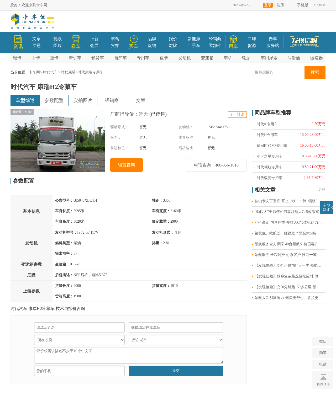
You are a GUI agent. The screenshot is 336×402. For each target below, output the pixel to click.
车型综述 (25, 100)
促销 (152, 45)
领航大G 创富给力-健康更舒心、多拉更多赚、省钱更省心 (290, 298)
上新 (94, 38)
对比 (173, 45)
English (320, 5)
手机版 (302, 5)
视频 (57, 38)
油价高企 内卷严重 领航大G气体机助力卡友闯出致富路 (290, 222)
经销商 (215, 38)
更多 (322, 189)
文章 (36, 38)
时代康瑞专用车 (90, 72)
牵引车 (75, 58)
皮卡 (164, 58)
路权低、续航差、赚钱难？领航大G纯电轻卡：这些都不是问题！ (290, 233)
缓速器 (316, 58)
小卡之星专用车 (269, 156)
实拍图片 (83, 100)
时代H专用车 (267, 135)
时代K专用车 (267, 124)
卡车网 (34, 72)
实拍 (115, 45)
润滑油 (293, 58)
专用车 (143, 58)
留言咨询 (126, 165)
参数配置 (54, 100)
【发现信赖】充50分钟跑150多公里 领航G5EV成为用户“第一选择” (290, 287)
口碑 (252, 38)
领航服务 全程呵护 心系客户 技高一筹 (286, 255)
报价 (173, 38)
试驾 (115, 38)
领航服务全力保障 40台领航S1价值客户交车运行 (290, 244)
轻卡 (17, 58)
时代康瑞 (68, 72)
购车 (323, 353)
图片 (57, 45)
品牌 (152, 38)
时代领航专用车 (269, 167)
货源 (252, 45)
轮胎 (246, 58)
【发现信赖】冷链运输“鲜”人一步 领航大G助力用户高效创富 (290, 265)
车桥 (228, 58)
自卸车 (120, 58)
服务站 (272, 45)
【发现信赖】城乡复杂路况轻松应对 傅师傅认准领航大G (290, 276)
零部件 (215, 45)
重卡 (54, 58)
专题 (36, 45)
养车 (273, 38)
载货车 (97, 58)
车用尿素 (269, 58)
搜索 (315, 72)
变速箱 (207, 58)
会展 (94, 45)
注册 (280, 5)
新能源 (194, 38)
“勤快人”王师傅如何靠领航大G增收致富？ (289, 212)
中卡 (36, 58)
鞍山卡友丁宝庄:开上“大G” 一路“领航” (286, 201)
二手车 (194, 45)
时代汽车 (50, 72)
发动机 (184, 58)
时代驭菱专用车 (269, 178)
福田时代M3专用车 (271, 146)
